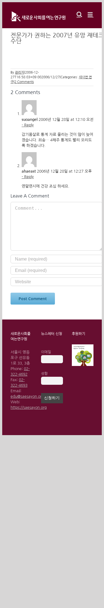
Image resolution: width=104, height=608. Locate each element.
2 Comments (24, 82)
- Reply (28, 125)
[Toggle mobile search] (79, 14)
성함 (44, 373)
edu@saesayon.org (27, 396)
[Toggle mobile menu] (90, 14)
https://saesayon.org (29, 407)
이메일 (46, 352)
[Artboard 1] (82, 346)
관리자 (19, 72)
